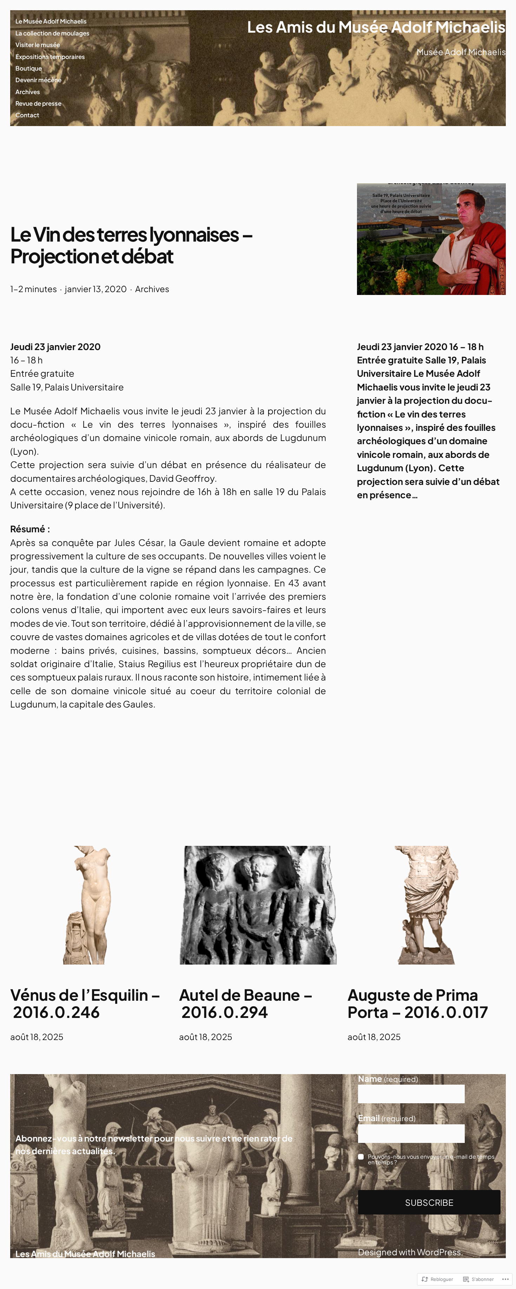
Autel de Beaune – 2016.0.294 (246, 1003)
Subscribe (429, 1202)
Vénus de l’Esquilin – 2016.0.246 (85, 1003)
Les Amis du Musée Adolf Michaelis (376, 26)
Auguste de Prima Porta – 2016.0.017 (418, 1003)
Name (388, 1078)
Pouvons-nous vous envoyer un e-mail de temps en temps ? (431, 1159)
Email (387, 1117)
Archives (152, 288)
